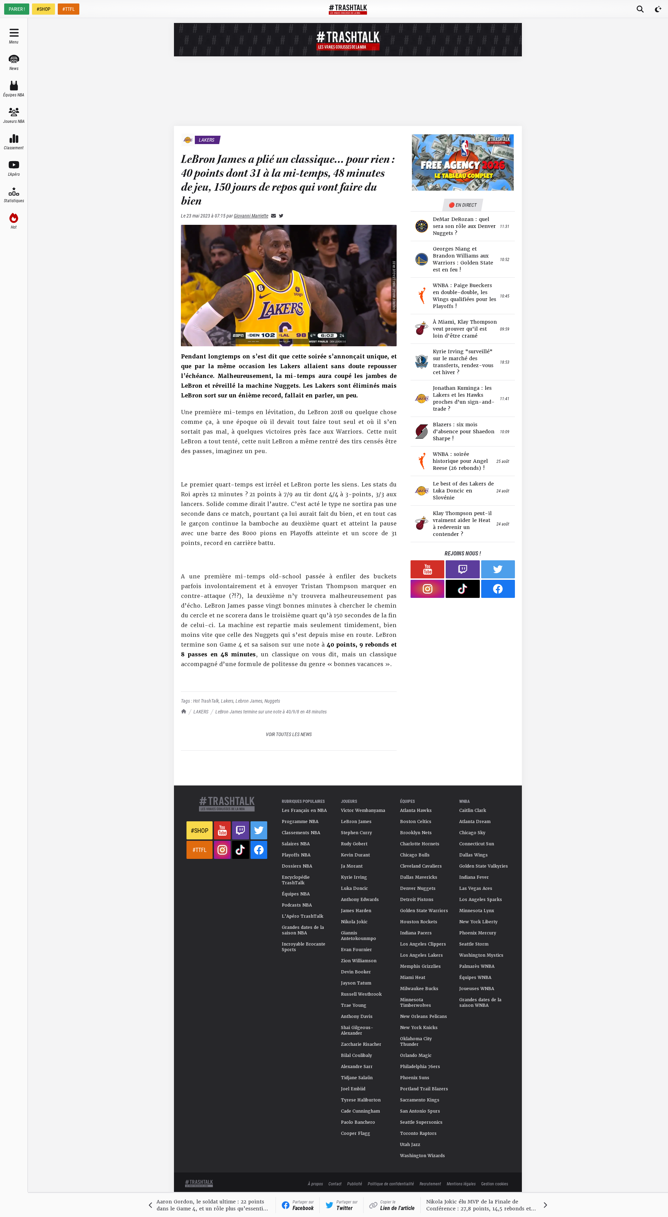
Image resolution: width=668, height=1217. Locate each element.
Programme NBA (300, 821)
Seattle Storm (473, 944)
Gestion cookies (494, 1183)
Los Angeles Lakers (421, 955)
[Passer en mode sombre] (658, 9)
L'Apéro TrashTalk (302, 916)
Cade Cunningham (360, 1111)
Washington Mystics (481, 955)
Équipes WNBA (475, 977)
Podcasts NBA (297, 905)
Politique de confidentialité (391, 1183)
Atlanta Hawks (416, 810)
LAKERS (200, 711)
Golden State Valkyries (483, 866)
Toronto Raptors (418, 1133)
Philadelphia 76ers (420, 1066)
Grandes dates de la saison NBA (303, 930)
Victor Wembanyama (363, 810)
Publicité (354, 1183)
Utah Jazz (410, 1144)
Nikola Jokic (354, 922)
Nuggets (272, 700)
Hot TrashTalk (206, 700)
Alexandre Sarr (357, 1066)
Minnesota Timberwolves (415, 1002)
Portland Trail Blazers (424, 1089)
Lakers (227, 700)
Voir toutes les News (289, 734)
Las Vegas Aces (475, 888)
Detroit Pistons (417, 899)
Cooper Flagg (355, 1133)
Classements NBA (301, 833)
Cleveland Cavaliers (421, 866)
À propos (315, 1183)
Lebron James (249, 700)
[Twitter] (280, 215)
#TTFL (68, 9)
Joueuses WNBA (476, 988)
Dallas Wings (473, 855)
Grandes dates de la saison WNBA (480, 1002)
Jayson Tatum (356, 983)
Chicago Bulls (415, 855)
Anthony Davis (357, 1016)
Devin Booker (356, 972)
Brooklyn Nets (416, 833)
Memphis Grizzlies (420, 966)
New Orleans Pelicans (423, 1016)
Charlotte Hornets (419, 844)
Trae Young (353, 1005)
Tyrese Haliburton (361, 1100)
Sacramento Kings (419, 1100)
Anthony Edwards (360, 899)
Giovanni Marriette (251, 215)
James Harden (356, 911)
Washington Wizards (422, 1156)
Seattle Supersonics (421, 1122)
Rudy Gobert (354, 844)
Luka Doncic (354, 888)
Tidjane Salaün (357, 1078)
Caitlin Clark (472, 810)
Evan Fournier (356, 950)
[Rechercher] (640, 9)
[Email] (272, 215)
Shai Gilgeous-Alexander (357, 1030)
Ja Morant (352, 866)
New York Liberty (478, 922)
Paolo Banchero (358, 1122)
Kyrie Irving (354, 877)
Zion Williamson (358, 961)
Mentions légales (461, 1183)
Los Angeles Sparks (480, 899)
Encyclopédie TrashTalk (296, 880)
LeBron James (356, 821)
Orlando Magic (415, 1055)
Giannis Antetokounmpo (358, 935)
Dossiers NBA (297, 866)
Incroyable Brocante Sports (303, 947)
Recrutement (430, 1183)
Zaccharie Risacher (361, 1044)
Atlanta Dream (475, 821)
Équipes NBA (296, 894)
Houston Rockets (418, 922)
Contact (335, 1183)
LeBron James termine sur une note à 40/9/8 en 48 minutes (271, 711)
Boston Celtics (415, 821)
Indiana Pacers (416, 933)
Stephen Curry (356, 833)
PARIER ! (17, 9)
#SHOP (43, 9)
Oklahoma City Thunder (416, 1041)
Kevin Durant (355, 855)
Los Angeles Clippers (423, 944)
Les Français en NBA (304, 810)
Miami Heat (412, 977)
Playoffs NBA (296, 855)
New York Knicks (419, 1027)
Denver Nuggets (418, 888)
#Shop (199, 830)
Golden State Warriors (424, 911)
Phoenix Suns (414, 1078)
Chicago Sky (472, 833)
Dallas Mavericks (418, 877)
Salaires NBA (296, 844)
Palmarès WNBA (476, 966)
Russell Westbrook (361, 994)
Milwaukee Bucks (419, 988)
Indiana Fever (474, 877)
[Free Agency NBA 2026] (463, 162)
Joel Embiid (353, 1089)
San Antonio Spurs (420, 1111)
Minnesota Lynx (476, 911)
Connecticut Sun (476, 844)
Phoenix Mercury (477, 933)
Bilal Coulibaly (356, 1055)
